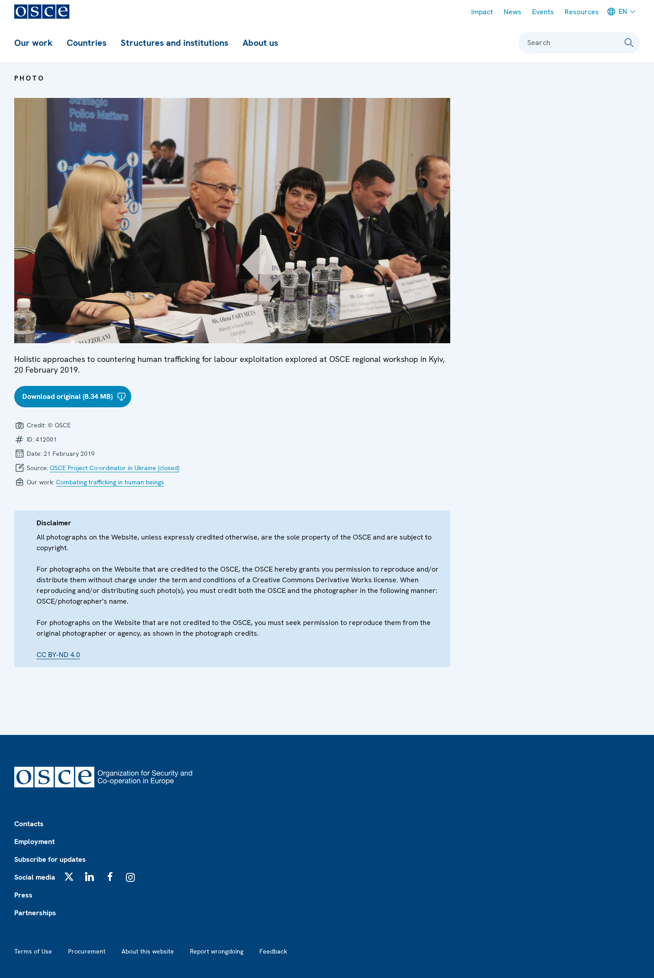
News (512, 11)
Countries (86, 43)
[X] (69, 876)
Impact (482, 11)
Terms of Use (33, 951)
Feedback (273, 951)
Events (543, 11)
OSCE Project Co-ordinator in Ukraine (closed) (114, 468)
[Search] (629, 42)
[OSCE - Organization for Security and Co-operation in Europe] (41, 11)
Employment (34, 841)
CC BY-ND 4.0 (58, 654)
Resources (582, 11)
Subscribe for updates (50, 859)
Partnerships (35, 912)
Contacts (29, 823)
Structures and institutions (174, 43)
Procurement (86, 951)
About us (260, 43)
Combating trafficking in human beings (110, 482)
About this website (147, 951)
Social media (34, 877)
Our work (33, 43)
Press (23, 895)
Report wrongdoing (216, 951)
